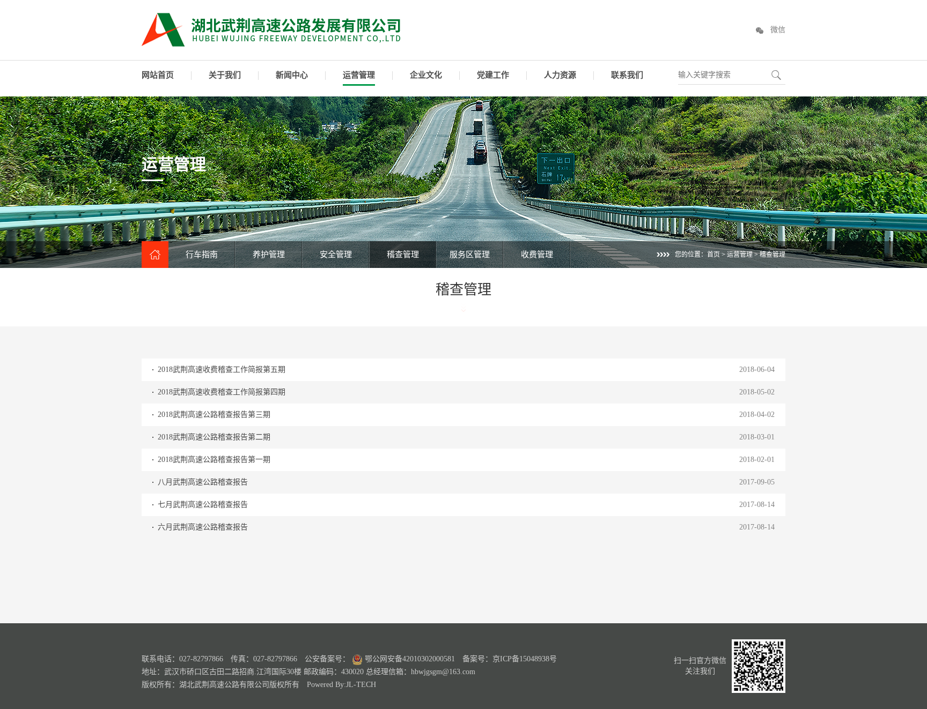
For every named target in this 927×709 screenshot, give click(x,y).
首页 (713, 254)
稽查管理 (403, 254)
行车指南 (202, 254)
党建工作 (493, 75)
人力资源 (560, 75)
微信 (777, 30)
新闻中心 (292, 75)
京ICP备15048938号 (524, 659)
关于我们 (225, 75)
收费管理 (537, 254)
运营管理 (359, 75)
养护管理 (269, 254)
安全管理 (336, 254)
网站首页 (158, 75)
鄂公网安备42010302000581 (409, 659)
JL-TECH (361, 685)
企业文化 (426, 75)
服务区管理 (470, 254)
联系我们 (627, 75)
